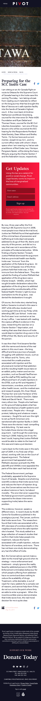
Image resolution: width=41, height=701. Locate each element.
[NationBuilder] (23, 694)
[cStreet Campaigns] (18, 694)
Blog (21, 72)
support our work (20, 650)
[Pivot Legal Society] (20, 4)
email (24, 689)
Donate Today (20, 657)
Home (4, 72)
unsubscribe (9, 214)
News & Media (12, 72)
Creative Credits (26, 685)
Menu (5, 4)
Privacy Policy (25, 683)
